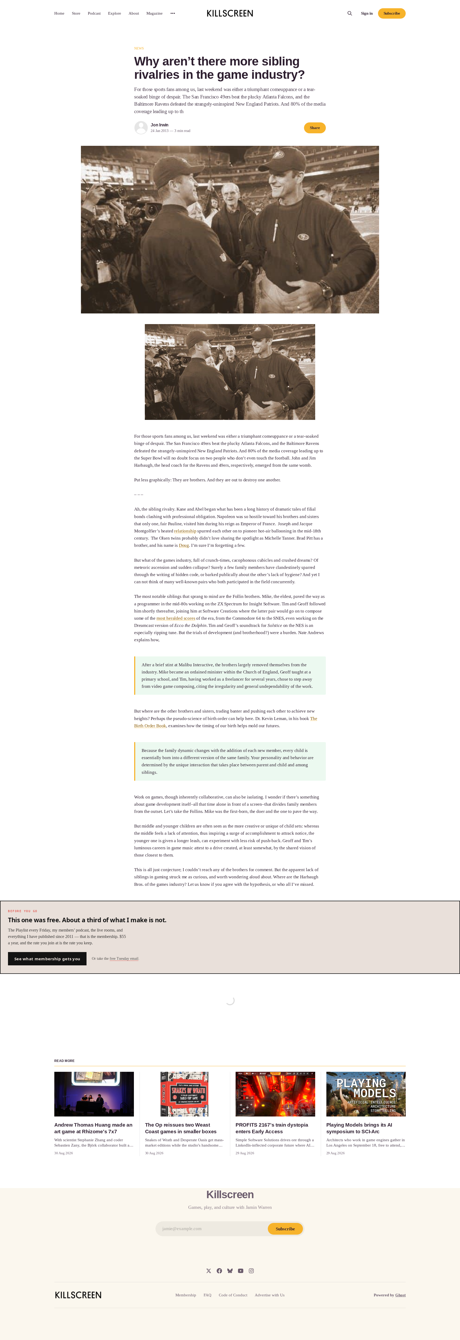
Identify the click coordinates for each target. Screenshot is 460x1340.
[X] (208, 1270)
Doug (184, 545)
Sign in (367, 13)
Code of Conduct (233, 1295)
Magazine (154, 13)
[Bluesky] (230, 1270)
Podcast (94, 13)
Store (76, 13)
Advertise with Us (270, 1295)
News (139, 48)
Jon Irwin (160, 125)
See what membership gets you (47, 958)
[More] (173, 13)
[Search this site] (350, 13)
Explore (114, 13)
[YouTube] (240, 1270)
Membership (185, 1295)
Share (315, 128)
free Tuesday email (124, 959)
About (134, 13)
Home (59, 13)
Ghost (400, 1295)
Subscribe (392, 13)
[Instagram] (251, 1270)
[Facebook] (219, 1270)
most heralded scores (176, 618)
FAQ (207, 1295)
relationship (185, 530)
